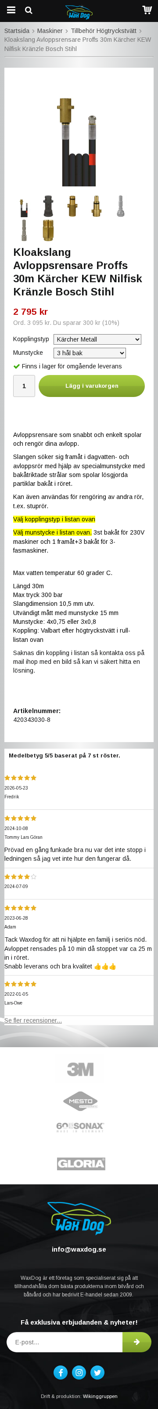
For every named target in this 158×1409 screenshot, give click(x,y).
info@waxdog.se (79, 1249)
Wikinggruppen (100, 1396)
